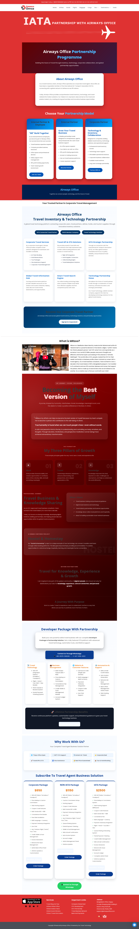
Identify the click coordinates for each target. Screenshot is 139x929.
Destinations (105, 7)
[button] (97, 7)
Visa (95, 7)
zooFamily (78, 359)
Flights (75, 7)
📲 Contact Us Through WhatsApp (69, 886)
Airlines (61, 7)
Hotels (68, 7)
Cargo (90, 7)
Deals (114, 7)
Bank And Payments (78, 913)
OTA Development (77, 906)
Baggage (82, 7)
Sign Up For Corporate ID (69, 322)
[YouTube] (34, 907)
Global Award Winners (53, 911)
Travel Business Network (79, 911)
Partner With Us (95, 170)
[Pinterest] (38, 907)
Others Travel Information (54, 913)
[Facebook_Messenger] (134, 925)
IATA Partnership (77, 909)
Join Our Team (36, 174)
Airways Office (66, 925)
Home (55, 7)
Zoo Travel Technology (84, 925)
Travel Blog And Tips (52, 904)
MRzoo (72, 345)
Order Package (38, 866)
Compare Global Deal (78, 904)
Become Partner (66, 168)
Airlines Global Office (53, 906)
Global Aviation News (53, 909)
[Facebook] (26, 907)
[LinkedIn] (30, 907)
